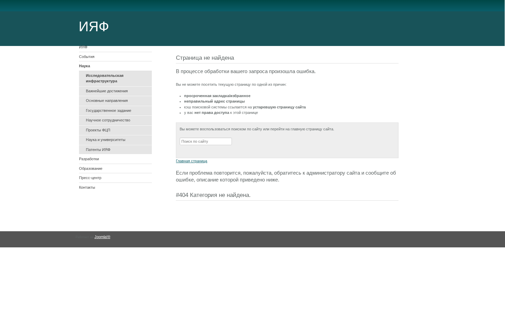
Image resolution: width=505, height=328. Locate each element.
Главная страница (191, 161)
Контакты (87, 187)
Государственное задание (108, 110)
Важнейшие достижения (107, 91)
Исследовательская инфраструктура (104, 78)
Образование (90, 168)
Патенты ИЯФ (98, 150)
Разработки (89, 159)
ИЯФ (83, 47)
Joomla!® (102, 237)
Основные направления (107, 100)
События (86, 57)
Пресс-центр (90, 178)
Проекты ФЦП (98, 130)
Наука (84, 66)
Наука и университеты (105, 140)
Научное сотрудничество (108, 120)
